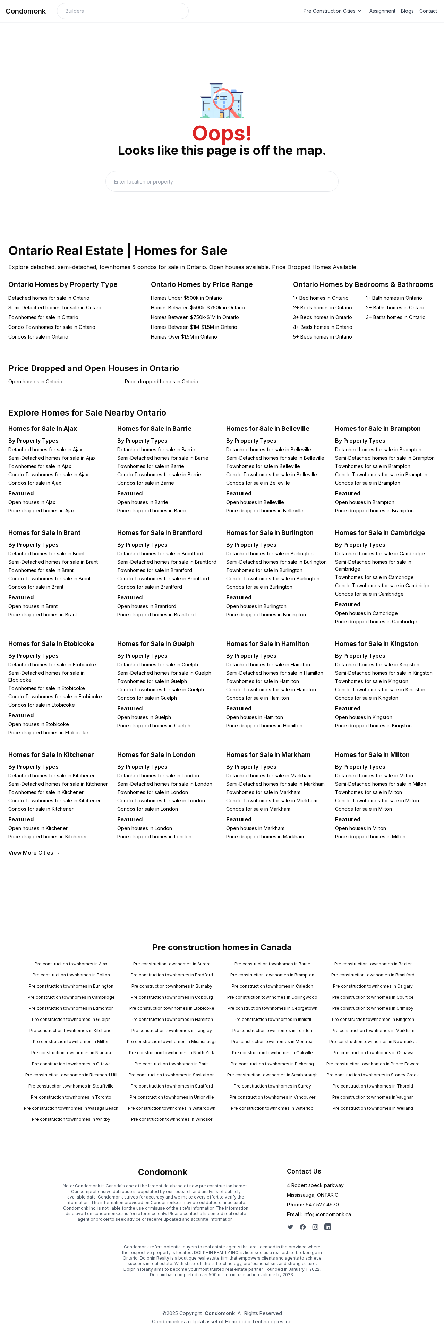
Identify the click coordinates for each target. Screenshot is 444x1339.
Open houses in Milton (360, 828)
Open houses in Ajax (32, 502)
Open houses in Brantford (146, 606)
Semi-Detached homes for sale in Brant (53, 562)
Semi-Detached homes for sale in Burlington (276, 562)
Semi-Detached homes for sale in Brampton (385, 458)
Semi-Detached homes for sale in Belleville (275, 458)
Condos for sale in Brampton (367, 483)
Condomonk (26, 11)
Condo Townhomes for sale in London (161, 800)
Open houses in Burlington (256, 606)
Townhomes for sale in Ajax (39, 466)
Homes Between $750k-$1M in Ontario (195, 317)
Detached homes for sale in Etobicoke (52, 664)
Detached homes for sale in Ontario (48, 298)
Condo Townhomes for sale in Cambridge (383, 585)
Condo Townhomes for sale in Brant (49, 578)
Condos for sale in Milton (363, 809)
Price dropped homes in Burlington (266, 614)
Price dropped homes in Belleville (265, 510)
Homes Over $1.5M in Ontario (184, 337)
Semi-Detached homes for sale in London (164, 784)
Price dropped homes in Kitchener (47, 836)
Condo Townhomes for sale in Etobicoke (55, 696)
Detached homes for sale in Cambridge (380, 553)
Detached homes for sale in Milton (374, 775)
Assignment (382, 11)
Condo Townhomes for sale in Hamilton (271, 689)
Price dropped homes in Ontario (161, 381)
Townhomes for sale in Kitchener (46, 792)
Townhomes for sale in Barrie (150, 466)
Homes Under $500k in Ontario (186, 298)
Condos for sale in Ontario (38, 337)
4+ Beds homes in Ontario (322, 327)
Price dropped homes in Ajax (41, 510)
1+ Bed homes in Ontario (321, 298)
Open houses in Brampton (364, 502)
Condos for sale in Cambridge (369, 594)
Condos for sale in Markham (258, 809)
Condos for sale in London (147, 809)
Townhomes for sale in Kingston (371, 681)
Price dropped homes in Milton (370, 836)
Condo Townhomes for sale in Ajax (48, 474)
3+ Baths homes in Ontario (396, 317)
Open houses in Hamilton (254, 717)
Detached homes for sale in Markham (268, 775)
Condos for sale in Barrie (145, 483)
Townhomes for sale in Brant (41, 570)
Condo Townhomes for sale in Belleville (271, 474)
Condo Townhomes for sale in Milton (377, 800)
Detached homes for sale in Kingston (377, 664)
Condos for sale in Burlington (259, 587)
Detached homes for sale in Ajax (45, 449)
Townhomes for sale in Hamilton (262, 681)
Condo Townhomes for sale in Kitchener (54, 800)
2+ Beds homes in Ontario (322, 307)
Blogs (407, 11)
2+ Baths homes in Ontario (396, 307)
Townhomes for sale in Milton (368, 792)
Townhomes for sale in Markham (263, 792)
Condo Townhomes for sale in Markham (271, 800)
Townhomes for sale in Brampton (372, 466)
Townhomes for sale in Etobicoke (46, 688)
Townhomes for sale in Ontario (43, 317)
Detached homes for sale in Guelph (157, 664)
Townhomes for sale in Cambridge (374, 577)
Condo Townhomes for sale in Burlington (272, 578)
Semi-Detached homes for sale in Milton (380, 784)
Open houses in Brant (33, 606)
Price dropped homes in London (154, 836)
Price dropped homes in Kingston (373, 725)
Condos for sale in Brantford (149, 587)
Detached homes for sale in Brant (46, 553)
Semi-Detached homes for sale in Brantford (166, 562)
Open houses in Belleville (255, 502)
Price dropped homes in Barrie (152, 510)
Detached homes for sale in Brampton (378, 449)
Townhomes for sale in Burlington (264, 570)
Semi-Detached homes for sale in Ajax (52, 458)
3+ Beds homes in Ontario (322, 317)
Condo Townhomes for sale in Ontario (51, 327)
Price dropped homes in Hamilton (264, 725)
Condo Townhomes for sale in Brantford (163, 578)
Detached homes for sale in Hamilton (268, 664)
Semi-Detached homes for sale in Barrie (162, 458)
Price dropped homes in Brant (42, 614)
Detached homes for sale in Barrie (156, 449)
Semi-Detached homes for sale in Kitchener (58, 784)
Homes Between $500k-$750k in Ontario (198, 307)
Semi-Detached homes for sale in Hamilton (274, 673)
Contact (428, 11)
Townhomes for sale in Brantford (154, 570)
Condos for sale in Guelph (147, 698)
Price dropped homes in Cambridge (376, 621)
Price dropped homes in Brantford (156, 614)
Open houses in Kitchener (38, 828)
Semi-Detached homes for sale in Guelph (164, 673)
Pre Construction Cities (330, 11)
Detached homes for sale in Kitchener (51, 775)
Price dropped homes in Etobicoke (48, 732)
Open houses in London (144, 828)
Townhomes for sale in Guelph (152, 681)
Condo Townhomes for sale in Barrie (159, 474)
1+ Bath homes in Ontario (394, 298)
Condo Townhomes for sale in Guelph (160, 689)
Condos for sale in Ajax (34, 483)
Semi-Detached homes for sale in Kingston (384, 673)
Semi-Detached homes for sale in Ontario (55, 307)
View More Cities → (34, 852)
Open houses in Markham (255, 828)
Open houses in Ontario (35, 381)
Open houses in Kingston (363, 717)
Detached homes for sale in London (158, 775)
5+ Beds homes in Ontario (322, 337)
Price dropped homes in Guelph (153, 725)
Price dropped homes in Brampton (374, 510)
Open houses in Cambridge (366, 613)
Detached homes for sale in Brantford (160, 553)
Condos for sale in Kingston (366, 698)
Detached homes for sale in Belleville (268, 449)
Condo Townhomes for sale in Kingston (380, 689)
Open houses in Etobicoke (38, 724)
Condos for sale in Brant (35, 587)
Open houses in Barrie (142, 502)
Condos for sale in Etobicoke (41, 705)
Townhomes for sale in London (152, 792)
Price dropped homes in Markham (265, 836)
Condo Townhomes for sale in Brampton (381, 474)
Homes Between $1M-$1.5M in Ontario (194, 327)
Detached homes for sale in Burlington (270, 553)
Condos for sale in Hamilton (257, 698)
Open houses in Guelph (144, 717)
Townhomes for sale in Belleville (263, 466)
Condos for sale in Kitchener (41, 809)
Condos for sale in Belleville (258, 483)
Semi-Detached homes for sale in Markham (275, 784)
